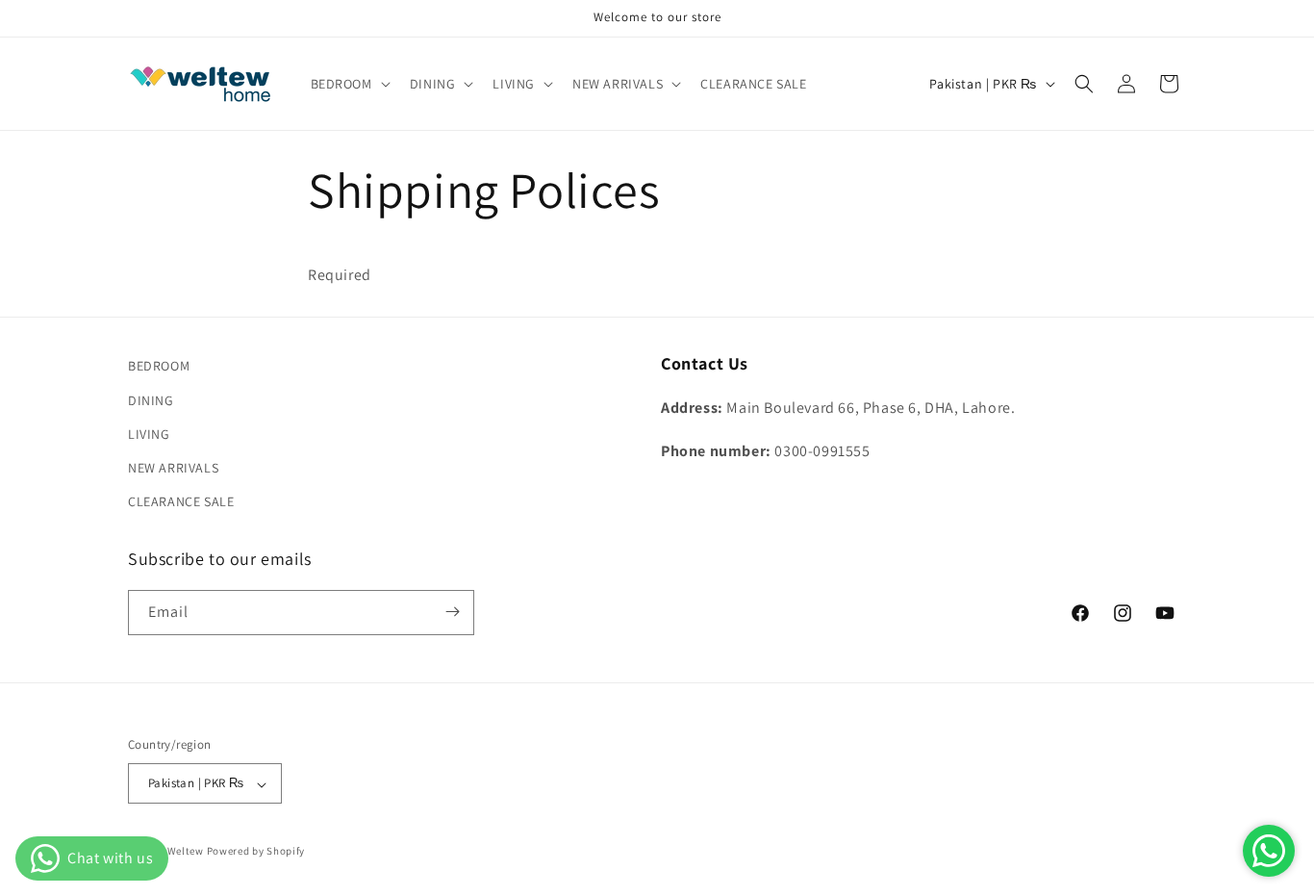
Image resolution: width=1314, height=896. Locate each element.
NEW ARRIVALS (173, 466)
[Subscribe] (452, 611)
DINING (151, 399)
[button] (348, 84)
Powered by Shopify (256, 851)
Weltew (185, 851)
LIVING (149, 433)
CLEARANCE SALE (181, 501)
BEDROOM (159, 365)
